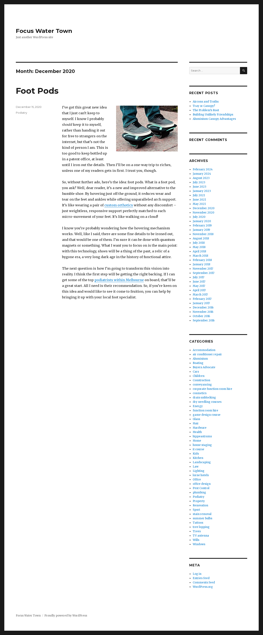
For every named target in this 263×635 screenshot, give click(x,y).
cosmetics (199, 393)
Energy (198, 406)
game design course (206, 415)
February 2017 (202, 299)
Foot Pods (37, 91)
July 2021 (199, 195)
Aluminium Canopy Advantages (214, 119)
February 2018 (202, 260)
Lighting (198, 471)
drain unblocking (204, 397)
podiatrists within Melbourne (119, 280)
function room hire (205, 410)
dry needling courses (207, 402)
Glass (196, 419)
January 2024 (202, 173)
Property (199, 501)
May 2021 (199, 204)
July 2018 (199, 243)
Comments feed (204, 582)
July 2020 (199, 217)
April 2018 (199, 251)
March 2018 (200, 255)
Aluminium (200, 358)
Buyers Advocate (204, 367)
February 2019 (202, 225)
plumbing (199, 492)
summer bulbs (202, 518)
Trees (197, 531)
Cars (196, 371)
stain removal (202, 514)
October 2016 (201, 316)
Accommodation (204, 350)
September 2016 (204, 320)
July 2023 (199, 182)
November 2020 (203, 212)
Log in (197, 574)
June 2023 (199, 186)
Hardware (199, 427)
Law (195, 466)
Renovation (200, 505)
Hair (196, 423)
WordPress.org (203, 587)
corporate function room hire (212, 389)
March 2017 (200, 294)
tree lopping (201, 527)
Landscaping (202, 462)
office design (202, 484)
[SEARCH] (243, 70)
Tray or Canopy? (204, 106)
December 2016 (203, 307)
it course (198, 449)
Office (197, 479)
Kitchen (198, 458)
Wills (196, 540)
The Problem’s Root (206, 110)
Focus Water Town (44, 30)
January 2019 (201, 230)
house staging (202, 445)
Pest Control (201, 488)
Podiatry (21, 112)
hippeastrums (202, 436)
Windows (199, 544)
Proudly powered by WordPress (65, 615)
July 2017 (198, 277)
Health (197, 432)
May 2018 (199, 247)
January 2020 (202, 221)
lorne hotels (201, 475)
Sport (196, 509)
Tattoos (198, 522)
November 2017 (203, 268)
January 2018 (201, 264)
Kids (196, 453)
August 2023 (201, 178)
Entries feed (201, 578)
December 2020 (204, 208)
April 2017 (199, 290)
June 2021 (199, 199)
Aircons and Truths (206, 101)
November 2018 (203, 234)
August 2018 (201, 238)
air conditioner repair (207, 354)
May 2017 (199, 286)
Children (198, 376)
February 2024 (203, 169)
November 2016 (203, 312)
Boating (198, 363)
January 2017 (201, 303)
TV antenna (201, 535)
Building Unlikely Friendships (213, 114)
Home (197, 440)
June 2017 (199, 281)
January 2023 (202, 191)
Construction (201, 380)
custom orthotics (118, 205)
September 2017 (203, 273)
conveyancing (202, 384)
